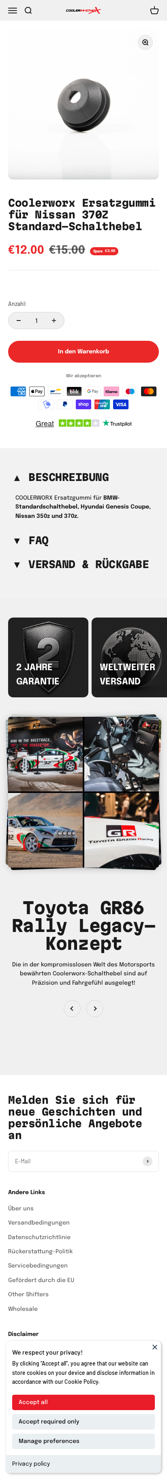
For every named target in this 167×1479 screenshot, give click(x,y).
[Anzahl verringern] (19, 320)
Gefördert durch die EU (41, 1280)
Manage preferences (49, 1441)
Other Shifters (28, 1294)
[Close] (155, 1347)
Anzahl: (17, 303)
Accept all (33, 1402)
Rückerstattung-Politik (40, 1252)
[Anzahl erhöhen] (54, 320)
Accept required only (49, 1422)
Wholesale (23, 1309)
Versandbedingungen (39, 1223)
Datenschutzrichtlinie (39, 1237)
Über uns (21, 1209)
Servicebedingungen (38, 1266)
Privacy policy (31, 1464)
